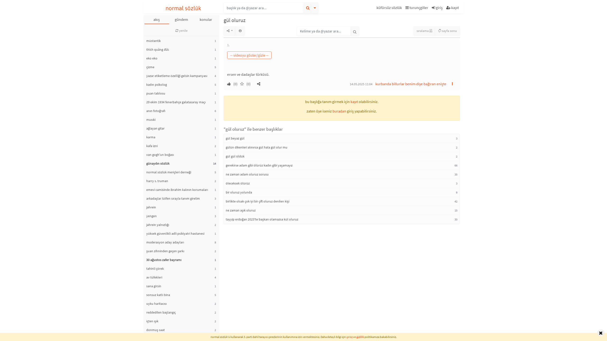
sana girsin (153, 286)
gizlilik (360, 337)
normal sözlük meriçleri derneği (168, 172)
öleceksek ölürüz (238, 183)
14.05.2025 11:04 (361, 84)
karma (150, 137)
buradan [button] (339, 111)
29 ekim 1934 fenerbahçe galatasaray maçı (176, 102)
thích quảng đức (157, 49)
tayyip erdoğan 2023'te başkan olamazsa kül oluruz (262, 219)
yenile (183, 30)
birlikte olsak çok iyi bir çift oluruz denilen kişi (257, 201)
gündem (181, 19)
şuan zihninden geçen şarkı (165, 251)
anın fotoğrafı (155, 111)
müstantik (153, 41)
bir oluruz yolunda (239, 192)
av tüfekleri (154, 277)
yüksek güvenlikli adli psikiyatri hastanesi (175, 233)
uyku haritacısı (156, 303)
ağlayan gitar (155, 128)
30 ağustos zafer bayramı (163, 260)
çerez (349, 337)
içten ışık (152, 321)
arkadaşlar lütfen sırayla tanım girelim (173, 198)
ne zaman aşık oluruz (241, 210)
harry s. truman (157, 181)
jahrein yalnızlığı (157, 225)
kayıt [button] (354, 101)
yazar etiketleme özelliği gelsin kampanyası (176, 76)
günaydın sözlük (158, 163)
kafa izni (152, 146)
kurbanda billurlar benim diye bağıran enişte (410, 83)
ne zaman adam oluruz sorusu (247, 174)
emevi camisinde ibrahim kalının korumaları (177, 190)
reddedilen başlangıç (161, 312)
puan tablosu (155, 93)
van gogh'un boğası (160, 155)
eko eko (151, 58)
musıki (151, 119)
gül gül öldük (235, 156)
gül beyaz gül (235, 138)
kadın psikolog (156, 84)
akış (156, 19)
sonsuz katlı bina (158, 295)
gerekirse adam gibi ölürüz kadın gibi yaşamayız (259, 165)
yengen (151, 216)
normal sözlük (183, 8)
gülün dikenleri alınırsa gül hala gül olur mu (256, 147)
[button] (390, 8)
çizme (150, 67)
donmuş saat (155, 330)
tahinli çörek (155, 268)
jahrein (151, 207)
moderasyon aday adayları (165, 242)
